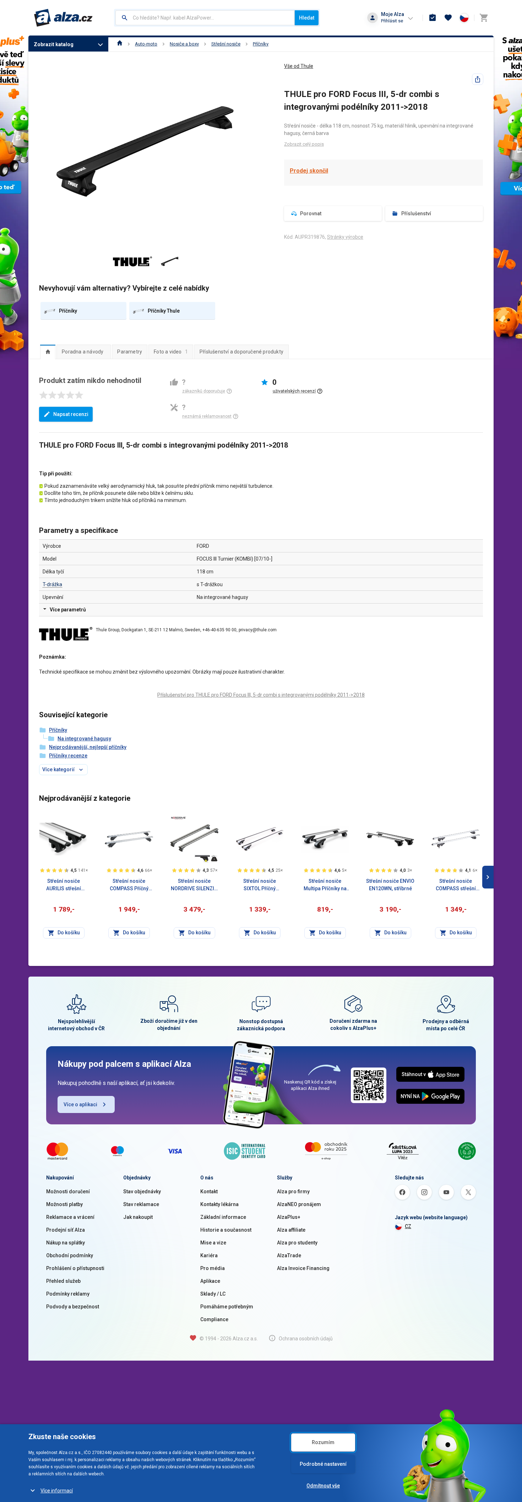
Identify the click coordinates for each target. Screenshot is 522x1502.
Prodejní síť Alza (65, 1230)
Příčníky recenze (68, 755)
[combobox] (205, 17)
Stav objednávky (142, 1191)
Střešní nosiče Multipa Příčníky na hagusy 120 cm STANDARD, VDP (325, 885)
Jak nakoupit (138, 1217)
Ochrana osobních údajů (306, 1338)
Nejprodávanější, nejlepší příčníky (87, 747)
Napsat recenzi (70, 414)
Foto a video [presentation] (171, 352)
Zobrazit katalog (54, 44)
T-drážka (52, 584)
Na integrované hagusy (84, 738)
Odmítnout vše (323, 1486)
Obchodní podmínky (69, 1255)
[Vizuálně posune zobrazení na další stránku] (488, 877)
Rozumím (323, 1442)
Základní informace (223, 1217)
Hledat (306, 18)
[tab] (47, 352)
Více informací (56, 1490)
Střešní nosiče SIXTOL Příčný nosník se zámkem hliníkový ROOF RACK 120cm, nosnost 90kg (260, 885)
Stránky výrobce (345, 237)
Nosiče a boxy (184, 44)
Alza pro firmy (293, 1191)
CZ (408, 1226)
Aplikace (210, 1281)
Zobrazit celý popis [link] (304, 144)
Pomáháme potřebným (226, 1306)
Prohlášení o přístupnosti (75, 1268)
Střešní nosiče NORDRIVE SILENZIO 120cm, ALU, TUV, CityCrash (194, 885)
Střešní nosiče (225, 44)
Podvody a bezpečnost (72, 1306)
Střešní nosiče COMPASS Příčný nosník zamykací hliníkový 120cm (128, 885)
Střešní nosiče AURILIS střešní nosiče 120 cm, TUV (63, 885)
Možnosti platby (64, 1204)
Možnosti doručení (68, 1191)
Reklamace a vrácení (70, 1217)
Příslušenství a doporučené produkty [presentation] (241, 352)
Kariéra (209, 1255)
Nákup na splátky (65, 1243)
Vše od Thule (298, 66)
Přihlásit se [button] (392, 20)
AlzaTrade (289, 1255)
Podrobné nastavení (323, 1464)
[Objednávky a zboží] (432, 17)
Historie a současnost (225, 1230)
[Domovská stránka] (120, 44)
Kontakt (209, 1191)
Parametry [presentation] (129, 352)
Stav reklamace (141, 1204)
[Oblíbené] (448, 17)
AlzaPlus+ (288, 1217)
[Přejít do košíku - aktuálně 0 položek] (483, 17)
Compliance (214, 1319)
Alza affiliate (291, 1230)
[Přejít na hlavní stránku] (63, 18)
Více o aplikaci (80, 1104)
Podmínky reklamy (67, 1294)
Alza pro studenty (297, 1243)
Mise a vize (213, 1243)
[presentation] (47, 352)
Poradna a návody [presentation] (82, 352)
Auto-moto (146, 44)
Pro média (212, 1268)
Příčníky (260, 44)
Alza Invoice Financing (303, 1268)
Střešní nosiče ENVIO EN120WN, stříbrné (390, 884)
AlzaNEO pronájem (299, 1204)
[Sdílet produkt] (477, 79)
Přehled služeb (63, 1281)
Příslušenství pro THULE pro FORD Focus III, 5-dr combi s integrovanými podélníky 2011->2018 (261, 695)
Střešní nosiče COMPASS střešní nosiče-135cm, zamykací (456, 885)
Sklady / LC (212, 1294)
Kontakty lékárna (219, 1204)
